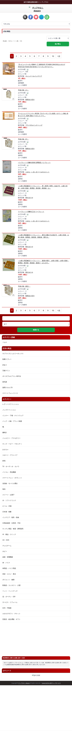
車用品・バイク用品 (9, 568)
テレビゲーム (6, 546)
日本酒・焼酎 (6, 512)
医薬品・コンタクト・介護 (11, 585)
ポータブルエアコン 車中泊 (11, 376)
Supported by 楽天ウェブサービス (51, 683)
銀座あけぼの (30, 99)
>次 (58, 56)
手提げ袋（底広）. (24, 286)
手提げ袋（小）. (23, 90)
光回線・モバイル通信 (9, 483)
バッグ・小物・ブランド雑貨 (12, 421)
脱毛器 (4, 382)
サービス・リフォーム (9, 602)
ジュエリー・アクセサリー (11, 438)
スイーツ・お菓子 (8, 495)
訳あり (4, 365)
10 (53, 56)
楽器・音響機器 (7, 557)
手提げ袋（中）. (23, 139)
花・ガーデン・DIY (8, 597)
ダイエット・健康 (8, 580)
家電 (3, 461)
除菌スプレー (6, 359)
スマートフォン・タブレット (12, 478)
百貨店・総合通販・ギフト (11, 619)
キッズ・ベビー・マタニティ (12, 444)
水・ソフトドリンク (9, 500)
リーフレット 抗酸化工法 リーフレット (31, 212)
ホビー (4, 551)
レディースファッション (10, 404)
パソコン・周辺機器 (9, 472)
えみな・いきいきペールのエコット (38, 172)
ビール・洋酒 (6, 506)
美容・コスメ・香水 (9, 574)
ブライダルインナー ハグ (34, 125)
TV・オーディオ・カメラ (10, 466)
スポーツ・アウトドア (9, 455)
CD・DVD (5, 540)
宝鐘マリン (6, 370)
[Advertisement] (36, 638)
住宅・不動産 (6, 608)
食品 (3, 489)
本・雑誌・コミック (9, 534)
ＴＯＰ (4, 342)
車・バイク (6, 563)
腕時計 (4, 432)
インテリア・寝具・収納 (10, 517)
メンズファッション (9, 410)
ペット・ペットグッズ (9, 591)
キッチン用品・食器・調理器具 (12, 529)
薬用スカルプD (7, 387)
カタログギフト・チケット (11, 614)
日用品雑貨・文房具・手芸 (11, 523)
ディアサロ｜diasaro (24, 683)
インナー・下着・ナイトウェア (12, 415)
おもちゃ (5, 449)
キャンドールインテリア (34, 76)
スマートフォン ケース (10, 393)
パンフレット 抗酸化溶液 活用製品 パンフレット (34, 162)
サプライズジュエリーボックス (12, 353)
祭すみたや (29, 198)
